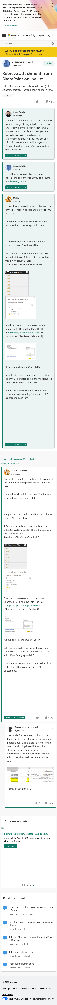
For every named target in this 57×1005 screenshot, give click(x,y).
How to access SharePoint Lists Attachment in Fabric (31, 909)
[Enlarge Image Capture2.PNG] (20, 307)
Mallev (16, 197)
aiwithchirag (27, 914)
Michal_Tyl (28, 967)
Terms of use (45, 988)
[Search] (33, 35)
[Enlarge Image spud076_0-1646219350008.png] (30, 774)
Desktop (8, 43)
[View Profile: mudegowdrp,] (8, 168)
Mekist (27, 955)
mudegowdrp (18, 61)
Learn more (38, 54)
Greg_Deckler (19, 112)
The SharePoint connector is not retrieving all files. (30, 923)
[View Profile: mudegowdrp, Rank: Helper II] (6, 63)
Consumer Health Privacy (42, 998)
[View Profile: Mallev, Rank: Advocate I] (7, 472)
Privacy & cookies (28, 988)
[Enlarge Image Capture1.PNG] (17, 283)
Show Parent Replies (10, 463)
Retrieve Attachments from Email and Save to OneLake (30, 938)
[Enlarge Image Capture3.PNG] (20, 351)
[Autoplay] (23, 885)
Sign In (50, 35)
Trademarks (7, 994)
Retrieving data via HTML (21, 951)
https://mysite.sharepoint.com (23, 332)
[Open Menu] (52, 44)
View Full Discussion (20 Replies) (19, 458)
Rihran (27, 929)
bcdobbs (25, 944)
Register (41, 35)
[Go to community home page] (19, 35)
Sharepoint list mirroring (21, 963)
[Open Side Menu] (4, 35)
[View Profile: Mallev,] (8, 199)
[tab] (27, 885)
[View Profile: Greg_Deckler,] (8, 114)
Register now (10, 24)
